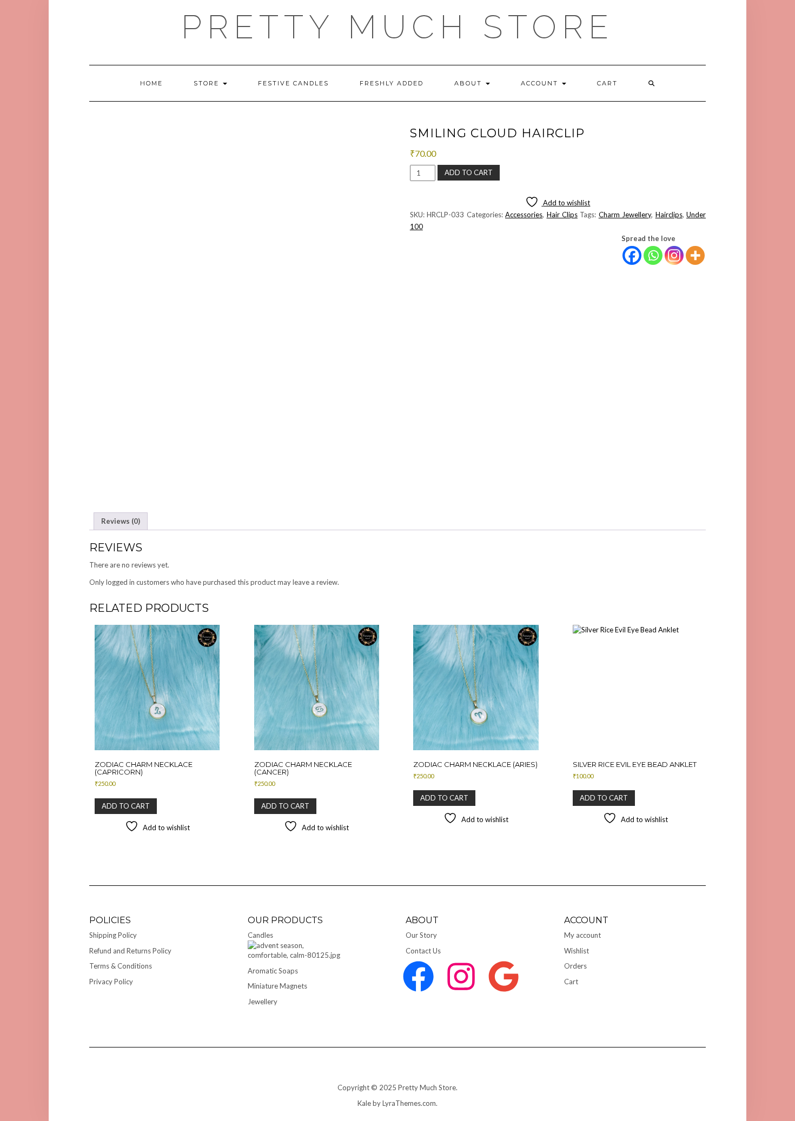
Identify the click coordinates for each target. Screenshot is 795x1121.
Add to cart (469, 172)
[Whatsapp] (653, 255)
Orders (575, 966)
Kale (364, 1103)
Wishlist (576, 950)
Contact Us (423, 950)
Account (541, 83)
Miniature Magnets (277, 986)
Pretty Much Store (397, 27)
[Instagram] (674, 255)
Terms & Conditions (120, 966)
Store (208, 83)
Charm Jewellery (625, 214)
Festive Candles (293, 83)
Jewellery (262, 1001)
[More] (695, 255)
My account (582, 935)
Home (151, 83)
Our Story (421, 935)
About (469, 83)
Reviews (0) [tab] (120, 521)
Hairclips (669, 214)
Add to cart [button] (126, 806)
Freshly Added (391, 83)
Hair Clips (562, 214)
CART (607, 83)
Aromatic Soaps (273, 970)
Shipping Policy (113, 935)
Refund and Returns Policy (130, 950)
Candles (260, 935)
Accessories (523, 214)
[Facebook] (631, 255)
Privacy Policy (111, 981)
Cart (571, 981)
